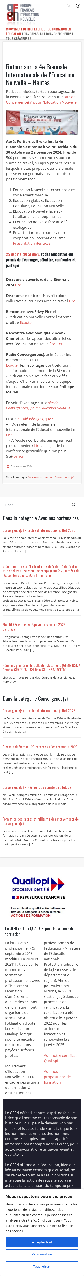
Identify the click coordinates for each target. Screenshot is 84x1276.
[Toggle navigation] (72, 16)
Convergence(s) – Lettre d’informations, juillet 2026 (39, 530)
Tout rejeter (42, 1266)
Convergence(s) (64, 477)
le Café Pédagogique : (35, 418)
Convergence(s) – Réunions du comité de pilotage (37, 787)
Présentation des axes (31, 243)
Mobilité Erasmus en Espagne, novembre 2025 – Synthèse (36, 627)
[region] (42, 1232)
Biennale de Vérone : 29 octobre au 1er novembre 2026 (40, 747)
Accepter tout (42, 1242)
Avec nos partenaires (41, 477)
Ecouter (26, 322)
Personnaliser (42, 1254)
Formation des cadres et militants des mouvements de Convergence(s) (41, 821)
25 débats (13, 254)
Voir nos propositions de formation (57, 1077)
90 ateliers (31, 254)
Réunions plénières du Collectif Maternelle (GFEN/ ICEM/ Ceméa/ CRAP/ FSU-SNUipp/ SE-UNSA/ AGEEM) (41, 667)
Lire (18, 284)
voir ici (17, 456)
